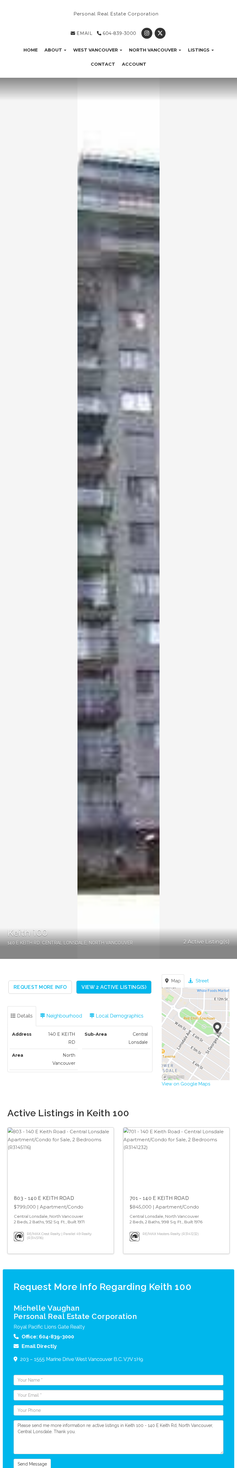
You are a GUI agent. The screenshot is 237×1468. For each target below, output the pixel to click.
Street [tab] (201, 981)
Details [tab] (24, 1016)
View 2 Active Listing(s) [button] (113, 987)
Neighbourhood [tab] (63, 1016)
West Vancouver (96, 50)
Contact (103, 64)
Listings (199, 50)
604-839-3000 (118, 33)
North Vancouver (153, 50)
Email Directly (39, 1346)
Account (134, 64)
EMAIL (83, 33)
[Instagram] (147, 33)
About (53, 50)
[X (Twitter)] (160, 33)
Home (30, 50)
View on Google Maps (186, 1084)
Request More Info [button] (40, 987)
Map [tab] (175, 981)
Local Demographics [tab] (118, 1016)
